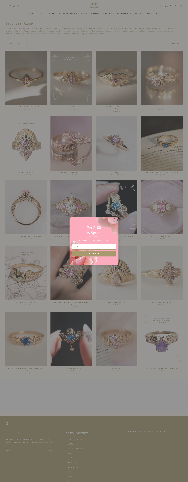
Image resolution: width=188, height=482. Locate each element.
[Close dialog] (116, 220)
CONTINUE (94, 253)
